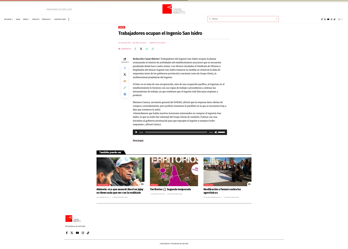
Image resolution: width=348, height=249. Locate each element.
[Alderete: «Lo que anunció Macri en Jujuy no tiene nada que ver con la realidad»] (121, 171)
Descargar (138, 140)
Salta (121, 27)
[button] (68, 19)
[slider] (222, 132)
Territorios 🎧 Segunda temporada (170, 189)
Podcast (154, 185)
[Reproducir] (136, 132)
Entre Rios (208, 185)
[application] (180, 132)
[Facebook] (322, 19)
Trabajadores (102, 185)
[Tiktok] (334, 19)
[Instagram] (331, 19)
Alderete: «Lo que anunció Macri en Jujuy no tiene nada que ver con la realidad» (120, 191)
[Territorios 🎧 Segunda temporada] (174, 171)
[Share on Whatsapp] (147, 49)
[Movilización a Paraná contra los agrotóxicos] (227, 171)
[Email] (125, 81)
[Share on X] (141, 49)
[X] (325, 19)
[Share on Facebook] (135, 49)
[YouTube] (328, 19)
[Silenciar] (216, 132)
